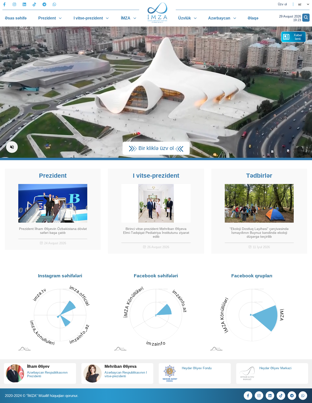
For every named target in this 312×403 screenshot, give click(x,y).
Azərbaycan (219, 18)
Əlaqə (253, 18)
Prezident (47, 18)
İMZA (125, 18)
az (300, 4)
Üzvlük (184, 18)
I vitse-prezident (88, 18)
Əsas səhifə (16, 18)
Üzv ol (282, 4)
